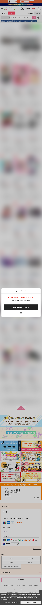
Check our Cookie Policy (10, 602)
